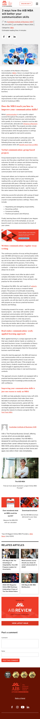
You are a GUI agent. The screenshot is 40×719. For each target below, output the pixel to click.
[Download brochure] (20, 359)
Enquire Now (25, 4)
